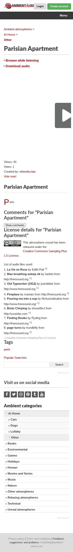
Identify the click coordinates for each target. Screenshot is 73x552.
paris (7, 349)
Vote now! (10, 176)
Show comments (14, 225)
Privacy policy (16, 538)
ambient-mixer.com (23, 6)
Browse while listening (22, 60)
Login (40, 6)
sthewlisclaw (27, 171)
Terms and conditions (38, 538)
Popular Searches (15, 357)
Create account (59, 6)
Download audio (18, 66)
